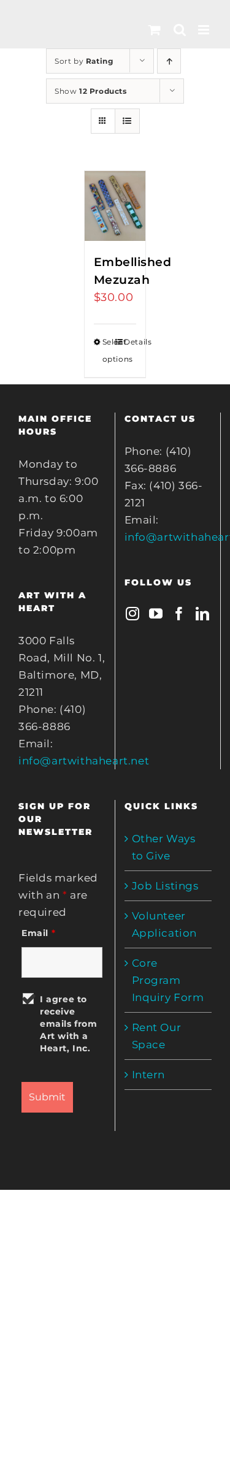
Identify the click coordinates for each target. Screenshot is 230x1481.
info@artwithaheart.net (83, 761)
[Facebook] (179, 613)
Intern (149, 1074)
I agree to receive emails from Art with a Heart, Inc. (69, 1024)
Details (130, 341)
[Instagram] (133, 613)
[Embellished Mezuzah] (115, 206)
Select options (108, 350)
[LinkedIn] (203, 613)
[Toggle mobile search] (180, 29)
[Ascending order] (169, 61)
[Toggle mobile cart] (154, 29)
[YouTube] (156, 613)
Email (38, 932)
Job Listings (165, 886)
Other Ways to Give (164, 847)
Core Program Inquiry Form (168, 980)
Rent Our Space (157, 1036)
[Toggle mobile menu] (205, 29)
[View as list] (127, 121)
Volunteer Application (164, 924)
